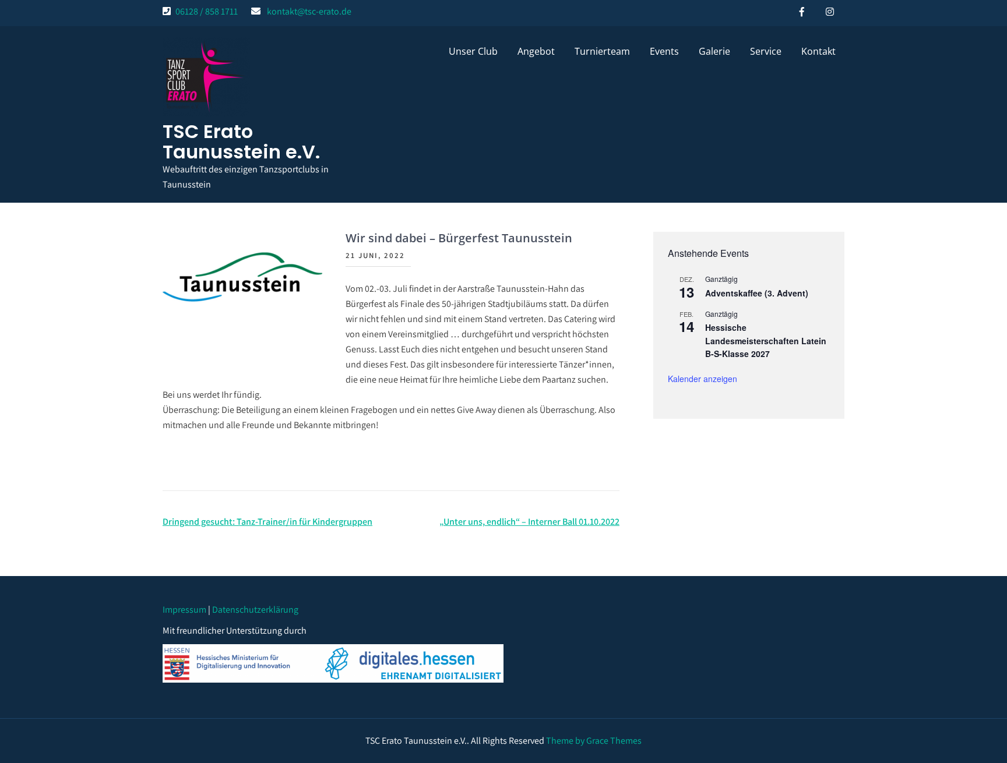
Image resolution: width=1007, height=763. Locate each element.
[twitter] (829, 11)
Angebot (536, 51)
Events (664, 51)
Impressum (184, 609)
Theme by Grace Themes (594, 740)
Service (765, 51)
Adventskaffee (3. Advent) (756, 293)
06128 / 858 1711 (206, 11)
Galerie (714, 51)
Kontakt (818, 51)
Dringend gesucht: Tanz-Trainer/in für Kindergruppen (267, 521)
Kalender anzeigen (702, 378)
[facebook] (802, 11)
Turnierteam (602, 51)
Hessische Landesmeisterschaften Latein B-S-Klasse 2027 (765, 340)
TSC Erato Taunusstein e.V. (241, 141)
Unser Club (473, 51)
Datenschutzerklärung (255, 609)
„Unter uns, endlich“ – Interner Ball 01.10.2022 (529, 521)
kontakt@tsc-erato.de (309, 11)
